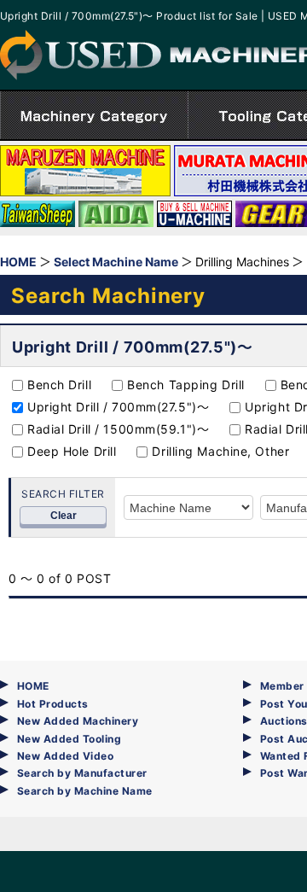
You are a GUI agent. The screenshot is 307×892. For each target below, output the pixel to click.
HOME (33, 685)
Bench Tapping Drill (186, 384)
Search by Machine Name (85, 790)
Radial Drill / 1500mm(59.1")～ (118, 429)
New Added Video (65, 755)
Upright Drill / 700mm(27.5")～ (118, 406)
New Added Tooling (69, 738)
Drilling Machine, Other (220, 451)
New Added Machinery (77, 720)
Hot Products (53, 703)
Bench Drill (59, 384)
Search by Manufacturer (82, 773)
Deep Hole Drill (71, 451)
